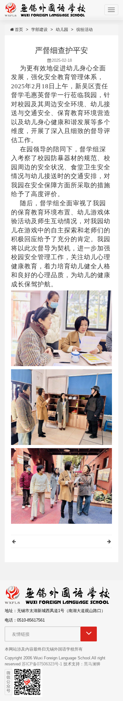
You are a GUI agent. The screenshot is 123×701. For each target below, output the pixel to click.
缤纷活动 (84, 29)
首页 (19, 29)
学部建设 (39, 29)
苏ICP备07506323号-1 (42, 664)
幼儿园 (62, 29)
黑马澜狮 (92, 664)
